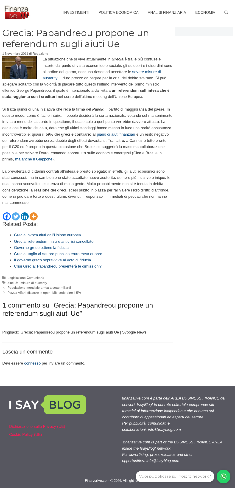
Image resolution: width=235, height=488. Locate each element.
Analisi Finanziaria (167, 12)
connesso (32, 363)
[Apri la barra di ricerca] (226, 12)
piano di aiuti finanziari (116, 134)
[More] (34, 216)
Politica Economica (118, 12)
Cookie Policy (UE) (25, 434)
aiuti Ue (13, 283)
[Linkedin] (25, 216)
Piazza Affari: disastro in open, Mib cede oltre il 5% (44, 292)
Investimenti (76, 12)
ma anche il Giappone (33, 159)
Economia (205, 12)
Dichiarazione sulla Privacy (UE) (37, 426)
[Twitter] (16, 216)
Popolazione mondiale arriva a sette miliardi (39, 287)
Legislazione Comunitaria (26, 278)
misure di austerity (33, 283)
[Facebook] (7, 216)
